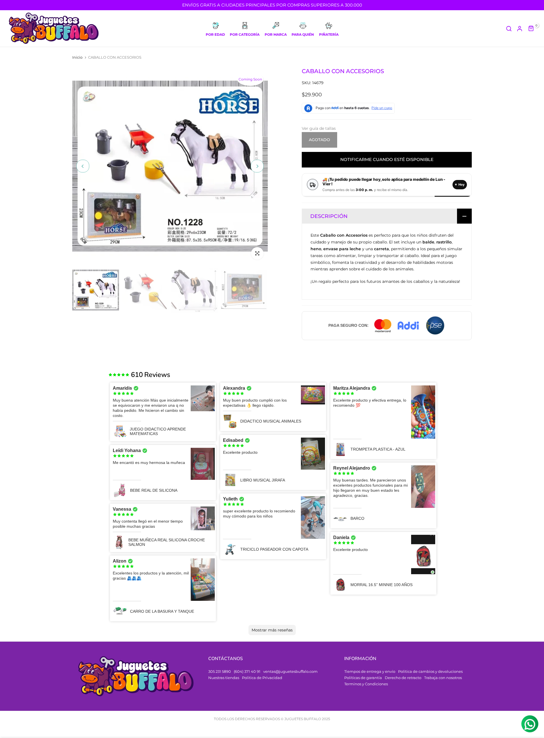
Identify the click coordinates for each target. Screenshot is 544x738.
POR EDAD (215, 34)
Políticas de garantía (363, 677)
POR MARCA (276, 34)
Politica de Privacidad (262, 677)
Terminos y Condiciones (366, 684)
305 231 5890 (219, 671)
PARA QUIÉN (303, 34)
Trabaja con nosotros (443, 677)
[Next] (257, 166)
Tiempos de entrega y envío (369, 671)
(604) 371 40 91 (247, 671)
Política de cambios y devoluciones (430, 671)
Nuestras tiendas (223, 677)
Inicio (77, 57)
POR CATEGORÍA (245, 34)
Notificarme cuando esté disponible (387, 159)
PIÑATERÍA (329, 34)
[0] (531, 29)
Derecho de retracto (403, 677)
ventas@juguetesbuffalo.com (290, 671)
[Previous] (82, 166)
